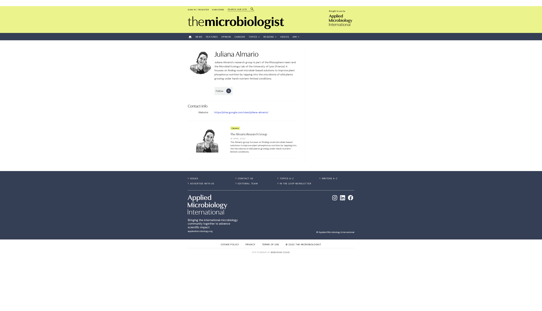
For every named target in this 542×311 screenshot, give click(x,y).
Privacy (250, 244)
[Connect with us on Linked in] (342, 197)
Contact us (245, 178)
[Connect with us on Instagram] (334, 197)
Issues (194, 178)
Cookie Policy (230, 244)
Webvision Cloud (280, 252)
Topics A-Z (287, 178)
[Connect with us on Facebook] (350, 197)
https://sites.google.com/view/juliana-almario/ (241, 112)
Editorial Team (248, 183)
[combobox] (240, 9)
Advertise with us (202, 183)
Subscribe (218, 9)
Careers (235, 128)
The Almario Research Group (248, 134)
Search (252, 9)
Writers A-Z (329, 178)
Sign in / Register (198, 9)
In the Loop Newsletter (295, 183)
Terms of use (270, 244)
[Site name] (236, 28)
